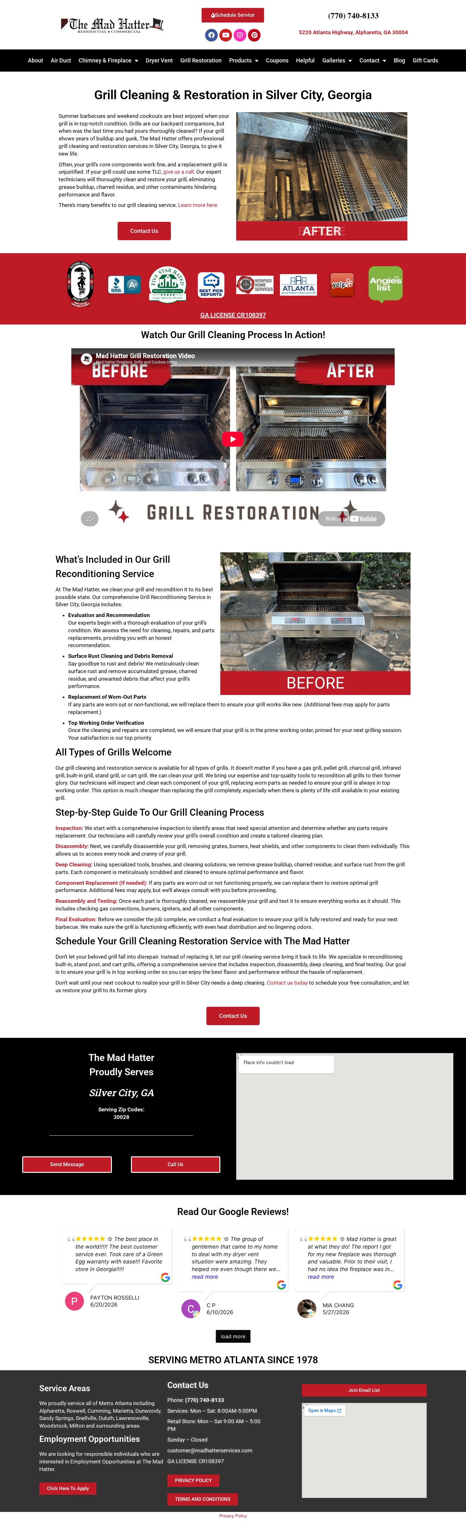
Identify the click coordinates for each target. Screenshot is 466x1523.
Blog (399, 60)
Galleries (333, 60)
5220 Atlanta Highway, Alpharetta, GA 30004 (353, 32)
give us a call (178, 172)
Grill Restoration (201, 60)
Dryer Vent (159, 60)
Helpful (305, 60)
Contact (369, 60)
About (35, 60)
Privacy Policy (233, 1515)
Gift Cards (425, 60)
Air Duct (61, 60)
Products (240, 60)
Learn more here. (198, 205)
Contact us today (287, 983)
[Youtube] (225, 35)
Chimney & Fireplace (105, 60)
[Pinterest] (254, 35)
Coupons (277, 60)
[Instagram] (240, 35)
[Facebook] (211, 35)
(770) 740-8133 (353, 15)
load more (233, 1336)
